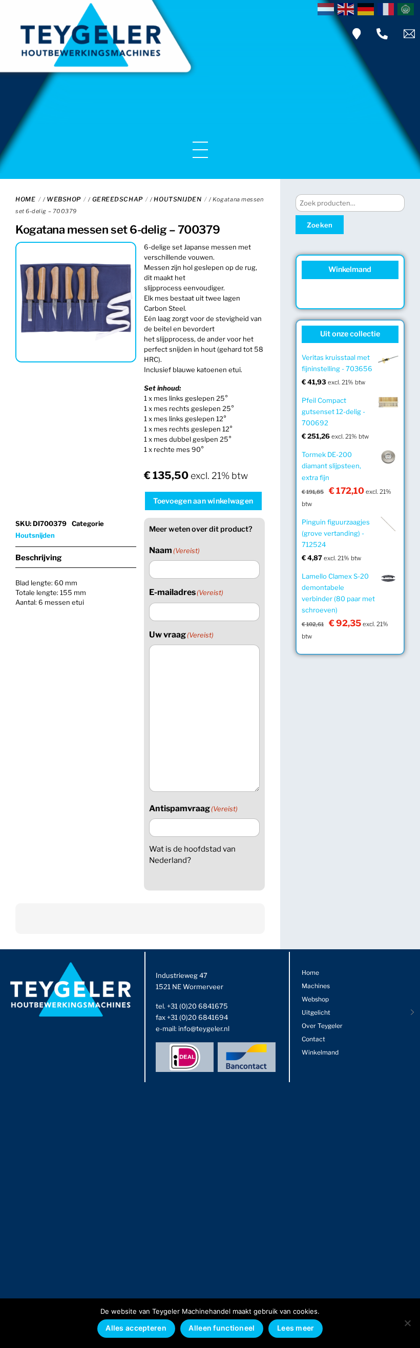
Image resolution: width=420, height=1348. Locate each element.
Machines (316, 986)
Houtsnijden (177, 199)
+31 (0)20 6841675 (197, 1006)
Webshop (64, 199)
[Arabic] (407, 8)
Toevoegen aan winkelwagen (203, 500)
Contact (313, 1039)
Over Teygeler (322, 1026)
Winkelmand (320, 1052)
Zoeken (320, 225)
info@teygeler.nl (203, 1028)
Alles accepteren (136, 1327)
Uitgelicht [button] (316, 1012)
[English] (348, 8)
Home (25, 199)
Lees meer (295, 1327)
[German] (367, 8)
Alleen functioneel (221, 1327)
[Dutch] (328, 8)
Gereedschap (117, 199)
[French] (387, 8)
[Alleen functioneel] (407, 1323)
